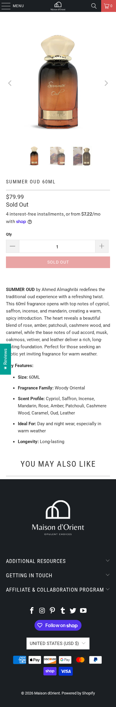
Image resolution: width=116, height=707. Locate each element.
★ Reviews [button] (5, 359)
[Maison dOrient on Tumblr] (63, 611)
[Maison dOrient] (58, 6)
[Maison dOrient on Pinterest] (52, 611)
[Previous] (10, 83)
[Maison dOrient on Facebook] (31, 611)
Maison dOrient (47, 693)
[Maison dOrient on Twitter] (73, 611)
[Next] (105, 83)
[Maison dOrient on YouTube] (83, 611)
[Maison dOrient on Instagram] (42, 611)
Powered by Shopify (78, 693)
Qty (9, 234)
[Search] (94, 6)
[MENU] (3, 6)
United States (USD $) (54, 643)
